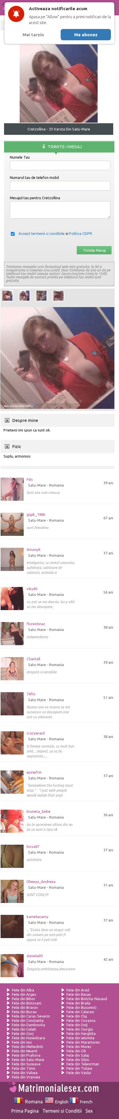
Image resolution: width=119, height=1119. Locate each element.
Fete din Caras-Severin (31, 1016)
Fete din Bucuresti (81, 1007)
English (60, 1102)
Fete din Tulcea (79, 1068)
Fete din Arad (77, 990)
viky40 (32, 589)
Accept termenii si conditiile (41, 233)
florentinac (36, 624)
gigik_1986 (36, 514)
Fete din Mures (78, 1046)
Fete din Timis (24, 1068)
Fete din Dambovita (28, 1025)
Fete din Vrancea (26, 1077)
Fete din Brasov (25, 1007)
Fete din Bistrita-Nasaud (86, 999)
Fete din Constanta (28, 1020)
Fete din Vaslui (78, 1073)
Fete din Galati (24, 1029)
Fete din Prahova (26, 1055)
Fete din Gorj (23, 1033)
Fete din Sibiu (77, 1060)
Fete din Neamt (25, 1051)
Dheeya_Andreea (41, 882)
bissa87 (33, 846)
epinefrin (34, 772)
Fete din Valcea (25, 1073)
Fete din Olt (76, 1051)
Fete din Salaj (77, 1055)
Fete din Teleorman (82, 1064)
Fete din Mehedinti (27, 1046)
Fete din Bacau (78, 994)
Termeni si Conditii (62, 1110)
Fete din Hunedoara (28, 1038)
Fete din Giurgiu (79, 1029)
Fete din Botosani (26, 1003)
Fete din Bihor (23, 999)
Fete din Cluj (76, 1016)
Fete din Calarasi (80, 1012)
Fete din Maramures (83, 1042)
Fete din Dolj (77, 1025)
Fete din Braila (78, 1003)
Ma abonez (86, 34)
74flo (31, 694)
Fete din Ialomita (80, 1038)
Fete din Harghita (81, 1033)
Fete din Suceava (26, 1064)
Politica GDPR (80, 233)
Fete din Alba (23, 990)
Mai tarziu (33, 34)
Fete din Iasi (22, 1042)
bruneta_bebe (39, 811)
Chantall (33, 659)
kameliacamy (37, 917)
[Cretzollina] (7, 295)
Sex (89, 1110)
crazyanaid (36, 733)
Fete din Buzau (24, 1012)
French (85, 1102)
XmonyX (33, 550)
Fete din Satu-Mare (28, 1060)
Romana (32, 1101)
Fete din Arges (24, 994)
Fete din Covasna (80, 1020)
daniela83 (35, 956)
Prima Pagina (25, 1110)
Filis (30, 479)
